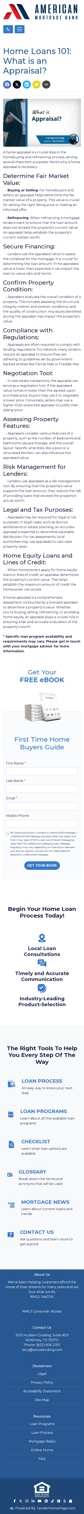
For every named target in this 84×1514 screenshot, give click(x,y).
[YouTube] (39, 1501)
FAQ (42, 1459)
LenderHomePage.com (56, 1508)
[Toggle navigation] (19, 29)
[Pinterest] (46, 1501)
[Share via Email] (36, 84)
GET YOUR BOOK (42, 865)
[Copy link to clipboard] (46, 84)
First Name (16, 763)
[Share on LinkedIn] (27, 84)
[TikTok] (52, 1501)
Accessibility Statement (42, 1391)
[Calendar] (70, 1501)
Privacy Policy (42, 1382)
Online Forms (42, 1450)
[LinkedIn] (33, 1501)
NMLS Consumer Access (42, 1311)
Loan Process (42, 1433)
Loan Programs (42, 1424)
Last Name (15, 781)
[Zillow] (58, 1501)
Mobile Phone (17, 816)
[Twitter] (20, 1501)
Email (11, 798)
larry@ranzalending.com (42, 1350)
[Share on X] (17, 84)
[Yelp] (64, 1501)
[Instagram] (26, 1501)
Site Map (42, 1400)
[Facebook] (15, 1501)
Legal (42, 1374)
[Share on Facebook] (7, 84)
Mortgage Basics (42, 1441)
